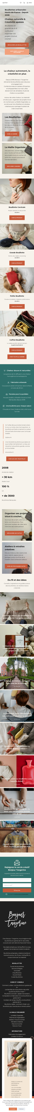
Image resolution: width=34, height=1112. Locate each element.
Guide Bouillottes (17, 977)
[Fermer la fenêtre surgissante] (32, 1038)
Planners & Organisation (17, 1017)
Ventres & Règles (17, 968)
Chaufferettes (16, 973)
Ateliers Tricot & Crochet (17, 1019)
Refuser (21, 1109)
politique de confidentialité (21, 894)
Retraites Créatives (17, 1022)
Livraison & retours (17, 1036)
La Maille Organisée (17, 1015)
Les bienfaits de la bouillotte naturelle (17, 989)
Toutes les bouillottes (17, 966)
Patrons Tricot (17, 1026)
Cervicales (17, 971)
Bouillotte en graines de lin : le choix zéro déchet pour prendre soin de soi (17, 811)
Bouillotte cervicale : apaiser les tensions (17, 993)
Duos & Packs (17, 975)
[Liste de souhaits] (20, 2)
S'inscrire (17, 890)
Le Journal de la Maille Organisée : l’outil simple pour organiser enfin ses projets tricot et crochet (17, 648)
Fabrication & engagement (17, 1034)
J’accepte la (18, 894)
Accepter (12, 1109)
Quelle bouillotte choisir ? (17, 991)
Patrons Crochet (17, 1024)
